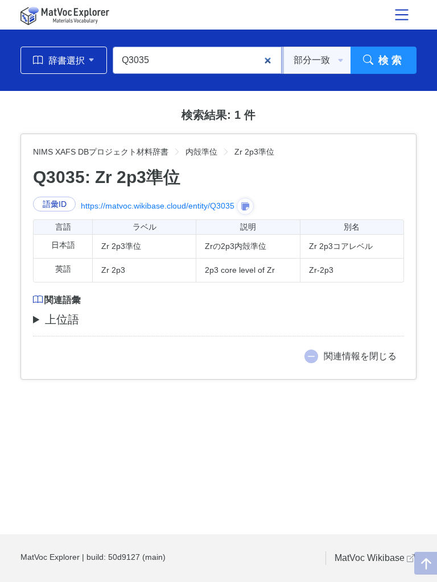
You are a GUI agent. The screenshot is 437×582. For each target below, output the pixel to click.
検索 (389, 60)
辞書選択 (66, 60)
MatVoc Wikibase (371, 558)
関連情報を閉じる (360, 356)
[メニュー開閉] (402, 15)
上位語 (62, 319)
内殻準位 (201, 151)
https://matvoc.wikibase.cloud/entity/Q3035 (157, 205)
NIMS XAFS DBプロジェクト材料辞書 (100, 151)
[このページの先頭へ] (425, 563)
